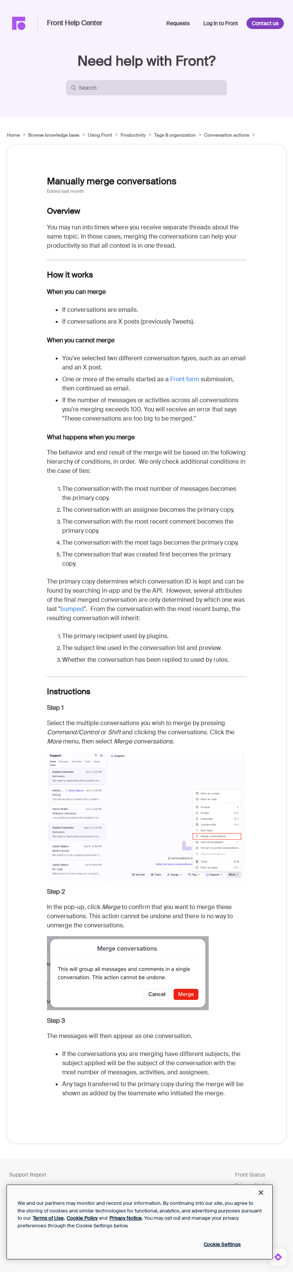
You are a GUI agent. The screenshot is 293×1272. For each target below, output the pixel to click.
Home (13, 135)
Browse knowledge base (53, 135)
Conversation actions (226, 135)
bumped (72, 609)
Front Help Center (74, 23)
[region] (139, 1222)
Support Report (28, 1174)
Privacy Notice (125, 1218)
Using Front (100, 135)
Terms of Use (48, 1218)
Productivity (133, 135)
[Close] (261, 1192)
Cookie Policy (82, 1218)
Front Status (250, 1174)
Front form (184, 379)
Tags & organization (175, 135)
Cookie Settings (222, 1244)
